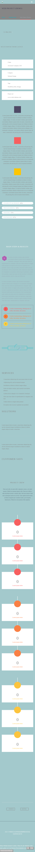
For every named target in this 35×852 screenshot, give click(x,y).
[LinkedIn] (22, 797)
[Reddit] (26, 797)
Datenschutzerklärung (6, 850)
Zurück (11, 809)
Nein (31, 848)
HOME (9, 4)
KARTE (27, 4)
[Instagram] (17, 826)
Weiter (24, 809)
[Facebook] (9, 797)
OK (28, 848)
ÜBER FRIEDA (18, 4)
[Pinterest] (16, 797)
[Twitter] (13, 797)
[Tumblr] (19, 797)
